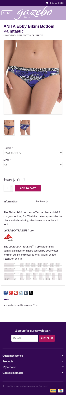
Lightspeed (43, 386)
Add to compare (25, 305)
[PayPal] (53, 390)
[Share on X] (31, 293)
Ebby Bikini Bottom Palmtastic (27, 35)
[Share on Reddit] (21, 293)
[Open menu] (7, 13)
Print (36, 305)
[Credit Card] (60, 390)
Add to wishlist (10, 305)
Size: (7, 159)
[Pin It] (16, 293)
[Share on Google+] (11, 293)
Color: (8, 147)
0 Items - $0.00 (56, 3)
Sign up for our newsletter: (33, 330)
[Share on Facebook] (6, 293)
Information (10, 201)
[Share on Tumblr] (26, 293)
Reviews (42, 201)
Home (7, 35)
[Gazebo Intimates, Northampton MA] (35, 13)
